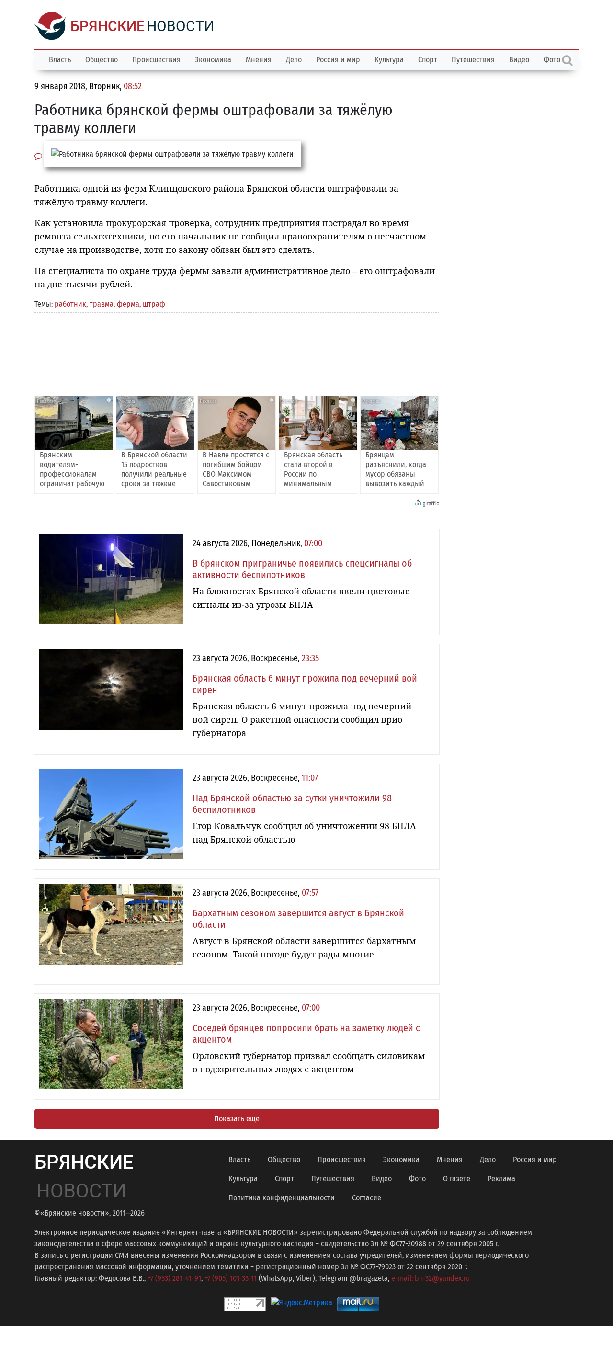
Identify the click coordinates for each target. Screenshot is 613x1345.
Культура (389, 59)
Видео (519, 59)
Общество (101, 59)
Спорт (427, 59)
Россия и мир (338, 59)
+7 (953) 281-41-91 (174, 1278)
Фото (417, 1178)
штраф (154, 303)
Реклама (501, 1178)
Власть (60, 59)
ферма (128, 303)
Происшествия (156, 59)
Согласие (366, 1197)
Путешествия (473, 59)
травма (102, 303)
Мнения (259, 59)
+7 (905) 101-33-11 (230, 1278)
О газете (456, 1178)
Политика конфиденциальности (281, 1197)
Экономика (213, 59)
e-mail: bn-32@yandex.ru (430, 1278)
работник (70, 303)
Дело (294, 59)
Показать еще (237, 1118)
